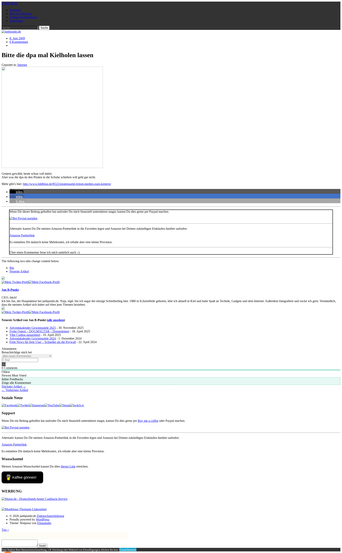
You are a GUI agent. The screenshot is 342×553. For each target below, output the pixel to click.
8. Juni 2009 (17, 38)
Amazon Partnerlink (22, 235)
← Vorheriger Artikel (15, 390)
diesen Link (68, 466)
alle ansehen (56, 320)
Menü (13, 3)
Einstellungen (127, 549)
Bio (12, 267)
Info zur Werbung (21, 13)
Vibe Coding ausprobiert (25, 335)
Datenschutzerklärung (23, 17)
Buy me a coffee (148, 420)
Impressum (16, 20)
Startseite (15, 10)
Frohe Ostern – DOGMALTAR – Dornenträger (39, 331)
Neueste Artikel (19, 271)
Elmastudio (44, 523)
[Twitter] (15, 282)
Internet (22, 64)
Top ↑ (5, 529)
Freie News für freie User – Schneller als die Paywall (43, 342)
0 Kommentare (19, 42)
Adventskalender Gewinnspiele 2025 (33, 327)
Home (5, 3)
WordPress (42, 519)
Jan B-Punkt (10, 289)
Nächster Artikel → (14, 386)
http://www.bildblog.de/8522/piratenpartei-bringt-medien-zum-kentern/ (67, 184)
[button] (16, 192)
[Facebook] (44, 282)
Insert (42, 545)
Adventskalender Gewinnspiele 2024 (33, 338)
